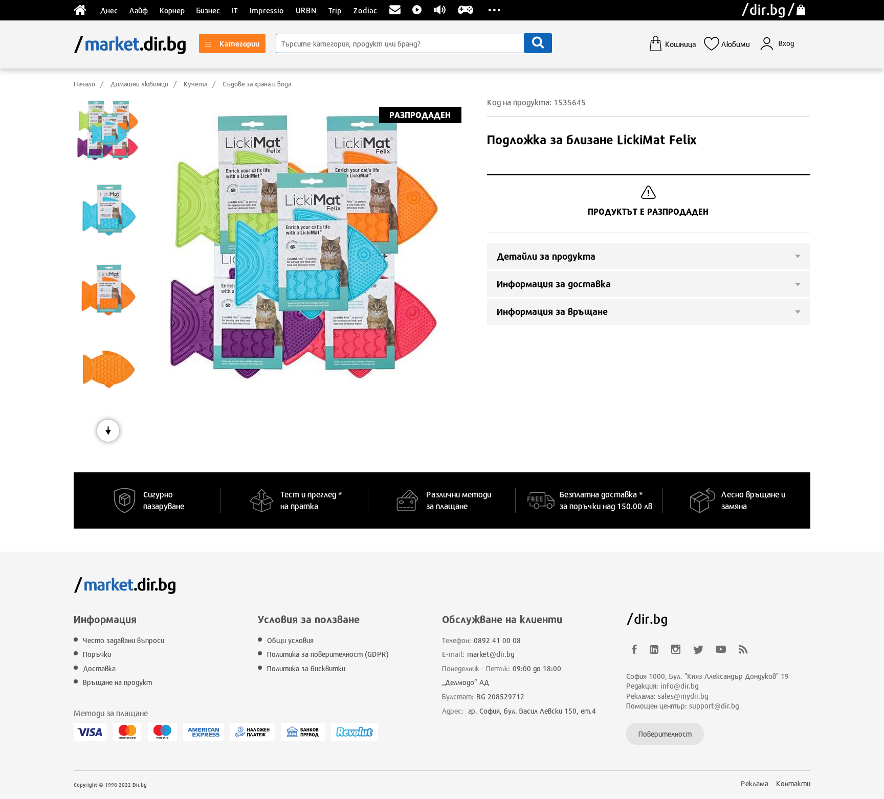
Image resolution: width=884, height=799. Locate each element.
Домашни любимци (139, 84)
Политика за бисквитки (306, 668)
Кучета (195, 84)
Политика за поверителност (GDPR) (328, 654)
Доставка (99, 668)
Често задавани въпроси (123, 640)
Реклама (754, 783)
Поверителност (665, 733)
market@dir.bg (491, 654)
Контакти (793, 783)
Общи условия (290, 640)
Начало (84, 84)
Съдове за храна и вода (257, 84)
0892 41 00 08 (497, 640)
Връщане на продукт (117, 682)
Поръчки (97, 654)
